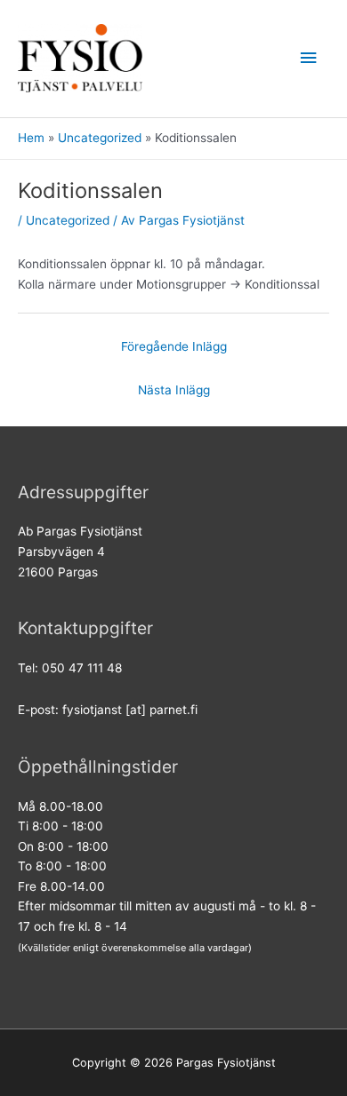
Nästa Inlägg (174, 390)
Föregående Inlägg (174, 346)
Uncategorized (67, 220)
